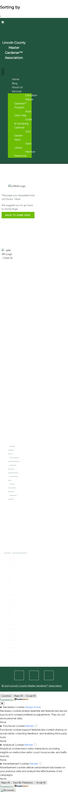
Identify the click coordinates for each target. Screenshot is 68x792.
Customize (6, 696)
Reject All (18, 696)
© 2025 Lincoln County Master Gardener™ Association (32, 685)
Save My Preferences (23, 782)
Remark (29, 726)
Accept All (30, 696)
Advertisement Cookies (16, 763)
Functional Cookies (14, 726)
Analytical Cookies (13, 744)
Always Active (33, 707)
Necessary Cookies (14, 707)
